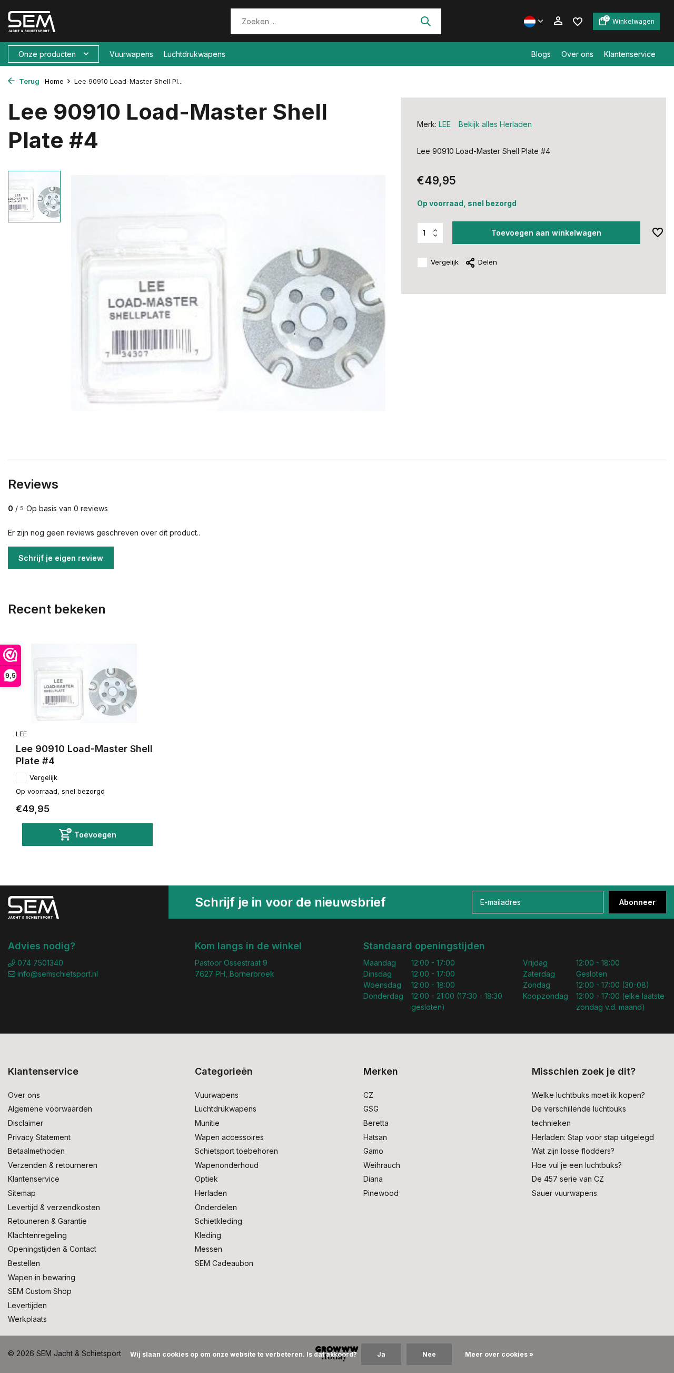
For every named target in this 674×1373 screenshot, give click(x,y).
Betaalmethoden (36, 1150)
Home (54, 81)
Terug (28, 81)
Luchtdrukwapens (194, 54)
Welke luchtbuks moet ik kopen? (588, 1094)
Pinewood (381, 1193)
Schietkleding (218, 1220)
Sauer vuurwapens (564, 1193)
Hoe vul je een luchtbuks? (577, 1165)
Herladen (211, 1193)
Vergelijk (445, 262)
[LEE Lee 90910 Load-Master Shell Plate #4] (84, 683)
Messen (208, 1248)
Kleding (208, 1235)
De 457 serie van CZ (568, 1178)
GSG (371, 1108)
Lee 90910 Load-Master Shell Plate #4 (84, 754)
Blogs (541, 54)
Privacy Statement (39, 1137)
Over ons (577, 54)
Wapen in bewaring (41, 1277)
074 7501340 (39, 962)
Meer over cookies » (499, 1354)
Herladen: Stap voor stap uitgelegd (593, 1137)
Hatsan (375, 1137)
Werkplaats (27, 1318)
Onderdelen (216, 1207)
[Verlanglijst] (577, 21)
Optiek (206, 1178)
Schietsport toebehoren (236, 1150)
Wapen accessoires (229, 1137)
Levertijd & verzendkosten (54, 1207)
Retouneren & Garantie (47, 1220)
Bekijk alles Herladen (495, 124)
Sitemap (22, 1193)
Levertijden (27, 1305)
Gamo (373, 1150)
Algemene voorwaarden (50, 1108)
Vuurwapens (131, 54)
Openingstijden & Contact (52, 1248)
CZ (368, 1094)
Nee (429, 1354)
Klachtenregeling (37, 1235)
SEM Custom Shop (40, 1291)
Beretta (376, 1122)
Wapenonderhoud (227, 1165)
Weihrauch (381, 1165)
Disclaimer (25, 1122)
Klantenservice (630, 54)
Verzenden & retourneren (52, 1165)
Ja (381, 1354)
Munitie (207, 1122)
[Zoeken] (425, 21)
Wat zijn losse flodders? (573, 1150)
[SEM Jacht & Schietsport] (80, 21)
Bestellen (24, 1263)
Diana (373, 1178)
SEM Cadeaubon (224, 1263)
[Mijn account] (557, 21)
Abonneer (637, 902)
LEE (445, 124)
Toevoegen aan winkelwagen (546, 232)
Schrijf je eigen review (60, 557)
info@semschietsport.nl (57, 973)
